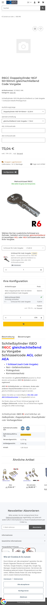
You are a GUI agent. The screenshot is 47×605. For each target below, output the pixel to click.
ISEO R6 (13, 93)
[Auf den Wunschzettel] (40, 28)
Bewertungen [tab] (24, 337)
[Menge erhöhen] (41, 270)
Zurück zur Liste (8, 17)
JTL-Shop (27, 602)
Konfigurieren (23, 591)
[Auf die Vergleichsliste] (35, 28)
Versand (20, 153)
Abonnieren (37, 527)
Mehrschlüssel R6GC (12, 297)
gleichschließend (25, 434)
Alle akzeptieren (23, 584)
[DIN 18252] (22, 428)
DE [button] (28, 2)
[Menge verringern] (6, 270)
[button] (35, 2)
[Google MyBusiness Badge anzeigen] (4, 601)
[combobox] (23, 111)
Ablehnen (23, 597)
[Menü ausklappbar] (3, 1)
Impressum (7, 579)
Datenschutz (18, 579)
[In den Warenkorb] (3, 23)
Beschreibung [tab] (8, 337)
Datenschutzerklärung (14, 517)
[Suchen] (42, 8)
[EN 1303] (28, 428)
